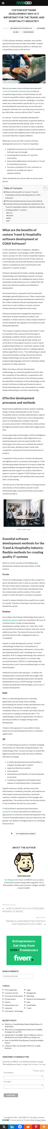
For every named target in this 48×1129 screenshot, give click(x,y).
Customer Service (11, 993)
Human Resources (11, 1005)
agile (36, 563)
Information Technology (21, 28)
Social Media (31, 1005)
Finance (7, 1002)
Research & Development (36, 999)
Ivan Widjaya (28, 32)
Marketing (30, 996)
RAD (9, 218)
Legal (28, 990)
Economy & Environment (14, 996)
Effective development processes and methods (23, 201)
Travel (29, 1008)
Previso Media (29, 1120)
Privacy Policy (40, 1120)
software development (26, 834)
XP (9, 221)
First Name (23, 1082)
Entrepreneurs (10, 999)
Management (31, 993)
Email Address (23, 1073)
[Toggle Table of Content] (44, 188)
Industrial (8, 1008)
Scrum (10, 213)
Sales (28, 1002)
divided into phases (10, 620)
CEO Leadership (11, 990)
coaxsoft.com (7, 811)
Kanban (10, 215)
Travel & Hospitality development (15, 91)
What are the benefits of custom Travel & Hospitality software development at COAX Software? (22, 195)
